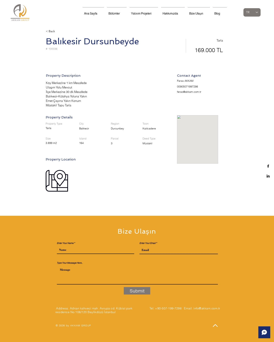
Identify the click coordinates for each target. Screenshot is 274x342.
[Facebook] (268, 166)
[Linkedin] (268, 176)
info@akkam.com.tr (206, 308)
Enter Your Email (147, 243)
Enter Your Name (65, 243)
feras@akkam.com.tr (189, 91)
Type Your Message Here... (70, 263)
